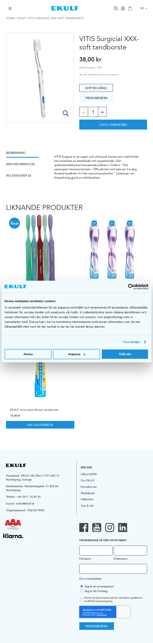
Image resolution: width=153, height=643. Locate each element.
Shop (21, 18)
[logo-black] (16, 465)
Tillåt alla (125, 354)
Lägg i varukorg (113, 124)
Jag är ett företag (95, 591)
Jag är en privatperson (99, 586)
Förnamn (85, 558)
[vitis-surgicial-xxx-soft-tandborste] (40, 77)
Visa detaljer (131, 342)
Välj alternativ (40, 424)
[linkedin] (122, 527)
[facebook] (83, 527)
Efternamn (121, 558)
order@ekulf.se (25, 503)
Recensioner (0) (18, 175)
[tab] (24, 154)
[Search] (116, 8)
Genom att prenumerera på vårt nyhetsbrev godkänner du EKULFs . (113, 599)
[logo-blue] (64, 7)
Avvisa (28, 354)
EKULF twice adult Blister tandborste (34, 410)
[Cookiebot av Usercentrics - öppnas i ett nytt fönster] (131, 287)
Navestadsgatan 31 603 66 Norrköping (32, 488)
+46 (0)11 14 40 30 (29, 497)
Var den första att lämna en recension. (99, 74)
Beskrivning (16, 152)
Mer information (20, 164)
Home (10, 18)
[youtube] (96, 527)
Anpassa (74, 354)
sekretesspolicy (104, 601)
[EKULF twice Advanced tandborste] (113, 250)
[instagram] (109, 527)
